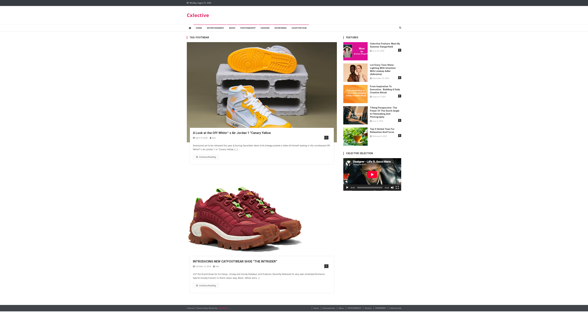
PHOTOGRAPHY (248, 28)
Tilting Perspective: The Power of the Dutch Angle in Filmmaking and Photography (384, 112)
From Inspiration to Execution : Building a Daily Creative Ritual (385, 89)
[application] (372, 174)
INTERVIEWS (280, 28)
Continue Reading (207, 157)
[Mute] (392, 187)
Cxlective (198, 15)
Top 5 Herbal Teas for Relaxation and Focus (382, 130)
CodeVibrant (223, 308)
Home (199, 28)
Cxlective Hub (299, 28)
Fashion (265, 28)
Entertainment (215, 28)
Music (232, 28)
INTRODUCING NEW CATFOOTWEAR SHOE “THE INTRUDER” (235, 261)
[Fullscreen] (397, 187)
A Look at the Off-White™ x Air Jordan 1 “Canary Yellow (232, 133)
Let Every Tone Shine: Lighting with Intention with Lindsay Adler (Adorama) (383, 70)
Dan (214, 137)
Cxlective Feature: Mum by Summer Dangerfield (385, 45)
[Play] (347, 187)
